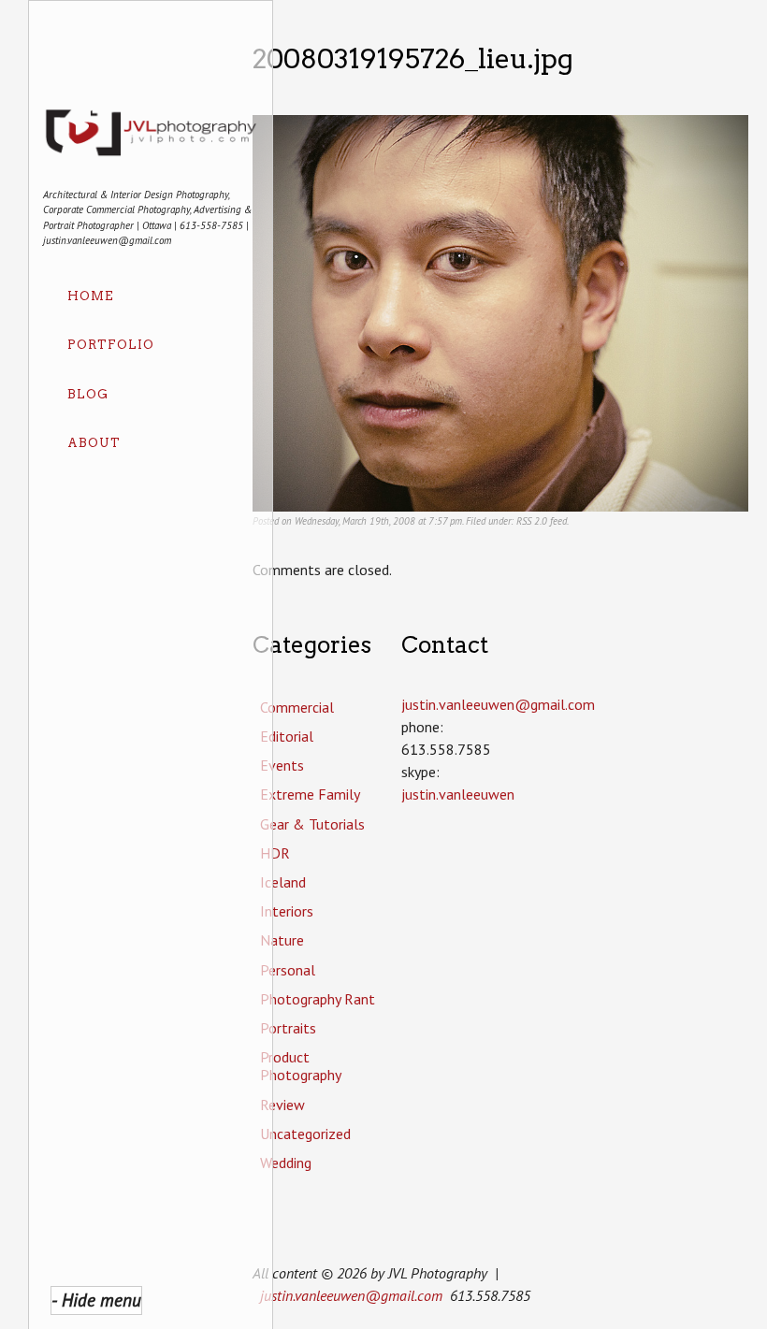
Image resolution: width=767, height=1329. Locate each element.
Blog (88, 394)
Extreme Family (310, 794)
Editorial (286, 736)
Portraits (288, 1027)
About (94, 443)
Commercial (297, 707)
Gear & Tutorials (312, 824)
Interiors (286, 911)
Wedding (285, 1162)
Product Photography (300, 1065)
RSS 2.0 (531, 520)
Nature (282, 940)
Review (282, 1104)
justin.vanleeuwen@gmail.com (351, 1295)
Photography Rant (317, 999)
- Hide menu (96, 1299)
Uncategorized (305, 1133)
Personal (287, 970)
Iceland (283, 882)
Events (282, 765)
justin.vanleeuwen (457, 794)
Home (90, 296)
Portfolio (110, 345)
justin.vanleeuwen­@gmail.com (498, 704)
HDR (275, 853)
